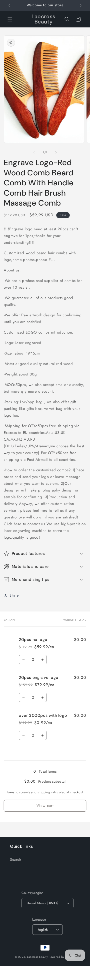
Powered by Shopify (62, 957)
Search (15, 859)
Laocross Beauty (37, 957)
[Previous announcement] (9, 5)
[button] (10, 19)
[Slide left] (34, 152)
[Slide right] (56, 152)
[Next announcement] (80, 5)
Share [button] (14, 595)
